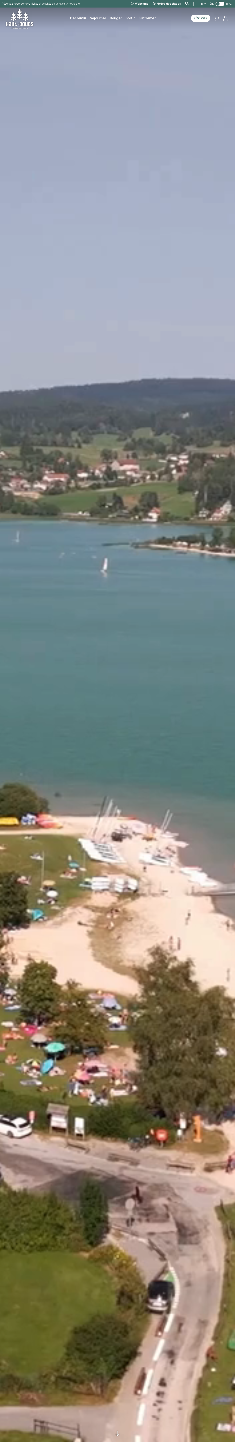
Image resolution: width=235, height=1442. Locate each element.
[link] (220, 4)
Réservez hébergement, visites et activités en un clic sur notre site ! (41, 3)
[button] (216, 18)
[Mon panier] (216, 18)
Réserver (200, 18)
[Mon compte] (225, 18)
